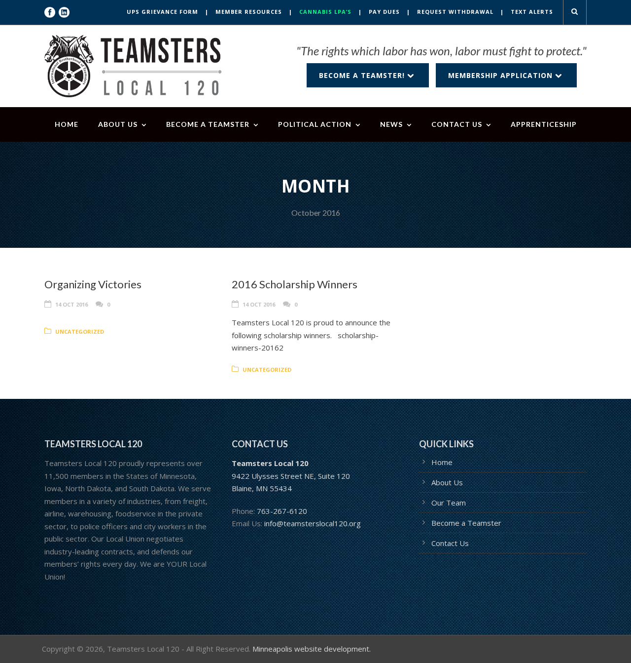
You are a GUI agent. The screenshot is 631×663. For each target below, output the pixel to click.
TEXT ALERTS (532, 11)
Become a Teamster (207, 124)
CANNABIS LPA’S (325, 11)
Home (66, 124)
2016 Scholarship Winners (294, 284)
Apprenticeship (544, 124)
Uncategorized (79, 331)
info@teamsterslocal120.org (312, 523)
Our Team (448, 502)
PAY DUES (384, 11)
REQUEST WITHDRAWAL (455, 11)
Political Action (314, 124)
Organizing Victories (92, 284)
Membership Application (501, 75)
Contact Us (456, 124)
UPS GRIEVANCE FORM (162, 11)
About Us (118, 124)
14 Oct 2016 (71, 304)
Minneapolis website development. (311, 649)
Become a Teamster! (363, 75)
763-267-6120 (282, 511)
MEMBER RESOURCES (248, 11)
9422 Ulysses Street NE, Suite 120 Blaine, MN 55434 (291, 475)
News (391, 124)
